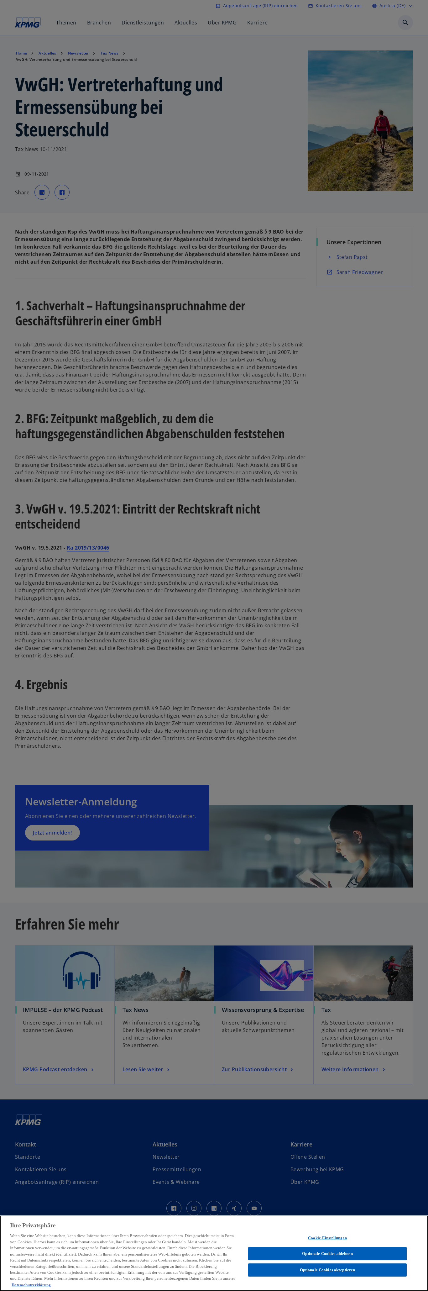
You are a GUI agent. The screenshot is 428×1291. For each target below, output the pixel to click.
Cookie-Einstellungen (327, 1238)
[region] (214, 1253)
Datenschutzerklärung (31, 1284)
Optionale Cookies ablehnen (327, 1253)
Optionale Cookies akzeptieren (327, 1269)
